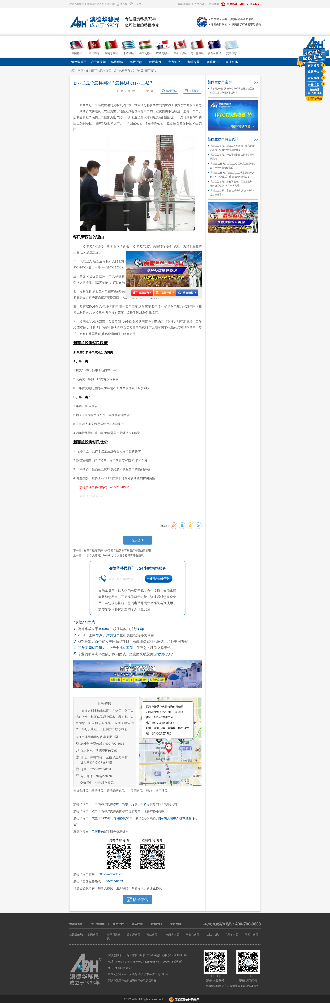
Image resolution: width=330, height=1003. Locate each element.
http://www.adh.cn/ (111, 874)
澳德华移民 (81, 790)
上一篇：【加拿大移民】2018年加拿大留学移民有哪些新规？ (109, 555)
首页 (72, 70)
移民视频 (136, 62)
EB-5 (149, 790)
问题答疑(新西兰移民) (91, 70)
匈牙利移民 (173, 934)
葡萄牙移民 (133, 934)
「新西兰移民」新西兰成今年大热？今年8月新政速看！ (232, 192)
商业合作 (232, 62)
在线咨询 (313, 65)
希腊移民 (97, 790)
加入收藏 (137, 924)
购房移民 (161, 790)
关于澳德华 (98, 62)
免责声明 (175, 924)
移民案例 (155, 62)
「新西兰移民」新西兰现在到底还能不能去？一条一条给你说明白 (232, 165)
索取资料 (313, 78)
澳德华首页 (79, 62)
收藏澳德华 (184, 4)
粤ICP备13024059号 (120, 968)
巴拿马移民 (192, 934)
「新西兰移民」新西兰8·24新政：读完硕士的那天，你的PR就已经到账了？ (232, 147)
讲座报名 (313, 84)
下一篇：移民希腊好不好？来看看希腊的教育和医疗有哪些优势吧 (112, 550)
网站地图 (214, 4)
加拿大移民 (212, 934)
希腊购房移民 (116, 790)
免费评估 (313, 71)
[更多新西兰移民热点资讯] (256, 138)
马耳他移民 (232, 934)
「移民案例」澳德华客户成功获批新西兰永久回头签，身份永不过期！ (232, 90)
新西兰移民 (251, 934)
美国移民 (137, 790)
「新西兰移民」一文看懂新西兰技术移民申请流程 (232, 156)
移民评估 (118, 924)
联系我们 (212, 62)
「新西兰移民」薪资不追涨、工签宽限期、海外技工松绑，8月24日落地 (232, 183)
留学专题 (193, 62)
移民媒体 (117, 62)
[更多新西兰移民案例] (256, 81)
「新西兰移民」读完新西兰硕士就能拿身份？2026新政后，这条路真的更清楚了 (232, 174)
